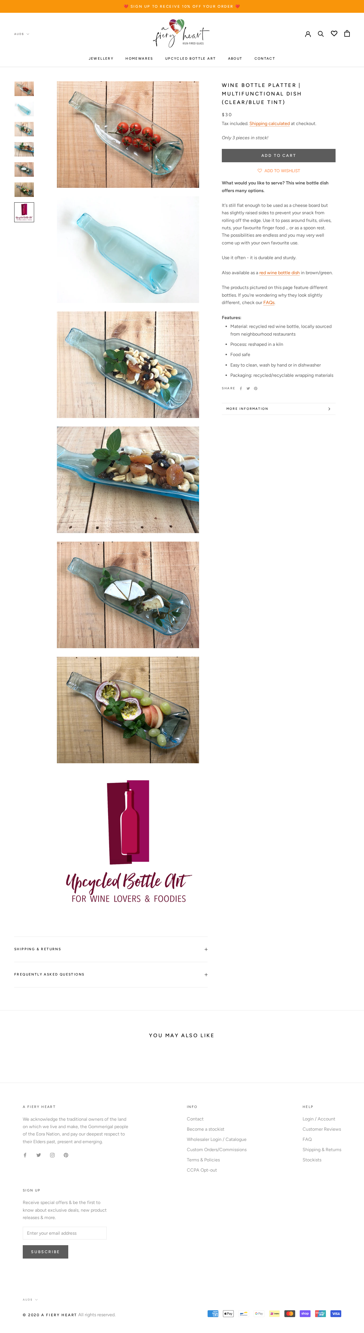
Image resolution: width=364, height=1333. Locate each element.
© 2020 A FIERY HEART (50, 1315)
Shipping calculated (269, 123)
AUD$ (19, 34)
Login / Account (319, 1119)
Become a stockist (205, 1129)
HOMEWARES (139, 59)
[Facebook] (241, 388)
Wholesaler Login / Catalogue (217, 1139)
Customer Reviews (322, 1129)
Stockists (312, 1160)
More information (247, 409)
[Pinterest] (255, 388)
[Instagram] (52, 1155)
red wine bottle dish (279, 272)
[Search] (321, 33)
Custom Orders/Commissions (217, 1149)
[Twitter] (248, 388)
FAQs (268, 302)
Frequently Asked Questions (49, 974)
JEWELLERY (101, 59)
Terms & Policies (203, 1160)
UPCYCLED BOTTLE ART (190, 59)
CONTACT (265, 59)
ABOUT (235, 59)
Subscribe (45, 1251)
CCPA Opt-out (202, 1170)
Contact (195, 1119)
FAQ (307, 1139)
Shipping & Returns (37, 949)
